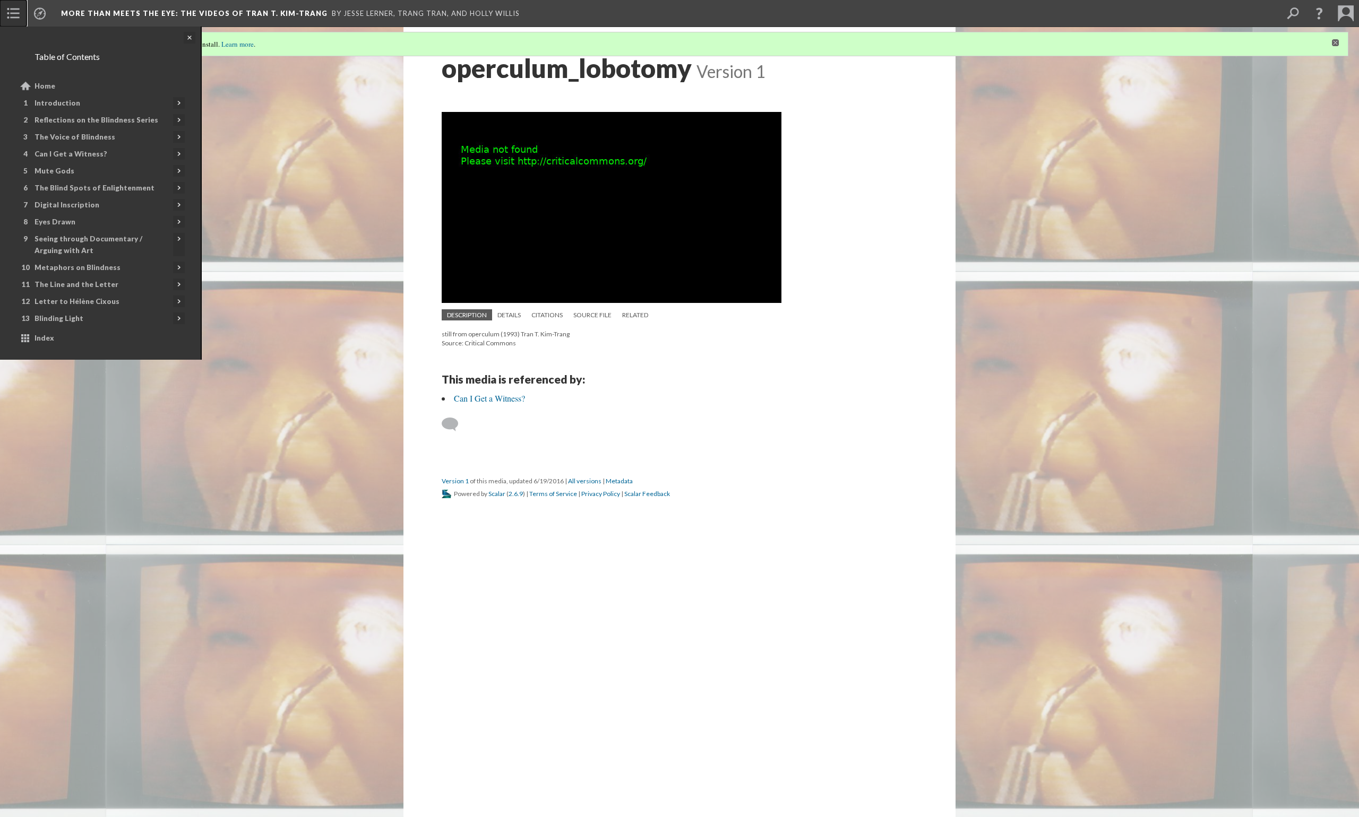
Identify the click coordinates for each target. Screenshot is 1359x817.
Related (635, 315)
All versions (584, 481)
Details (509, 315)
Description (467, 315)
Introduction (57, 103)
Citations (547, 315)
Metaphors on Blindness (78, 267)
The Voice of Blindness (75, 137)
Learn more (237, 44)
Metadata (619, 481)
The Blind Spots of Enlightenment (94, 188)
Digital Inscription (67, 205)
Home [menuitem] (45, 86)
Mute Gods (54, 171)
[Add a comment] (455, 424)
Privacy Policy (600, 494)
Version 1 (455, 481)
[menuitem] (13, 13)
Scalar (496, 494)
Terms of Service (553, 494)
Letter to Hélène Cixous (77, 301)
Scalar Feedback (647, 494)
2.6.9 (516, 494)
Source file (592, 315)
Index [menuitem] (44, 338)
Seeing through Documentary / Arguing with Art (88, 244)
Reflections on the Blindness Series (96, 120)
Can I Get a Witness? (71, 154)
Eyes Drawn (55, 222)
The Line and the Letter (76, 284)
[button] (1319, 13)
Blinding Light (59, 318)
